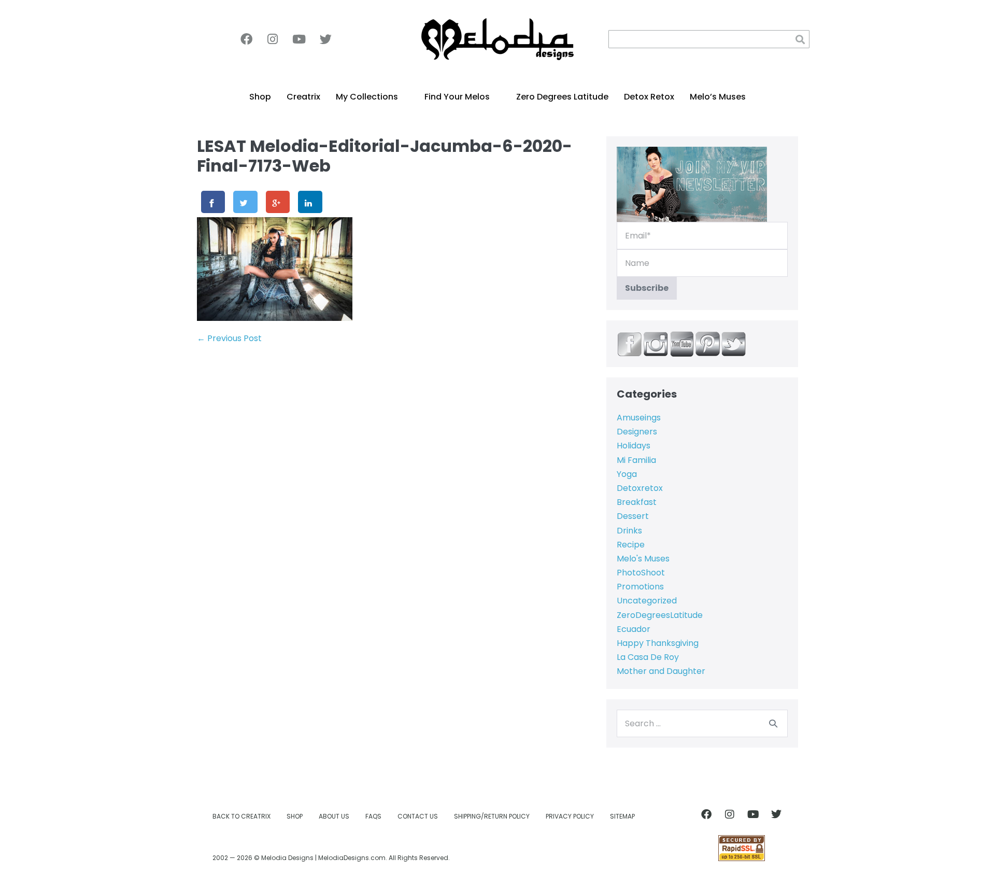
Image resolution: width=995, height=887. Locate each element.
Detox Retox (649, 97)
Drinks (629, 531)
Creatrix (303, 97)
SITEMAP (622, 816)
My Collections (367, 97)
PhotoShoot (641, 573)
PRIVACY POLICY (570, 816)
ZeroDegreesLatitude (660, 615)
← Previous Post (229, 338)
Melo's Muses (643, 559)
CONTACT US (417, 816)
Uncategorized (647, 601)
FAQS (373, 816)
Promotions (640, 587)
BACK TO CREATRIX (241, 816)
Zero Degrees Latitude (562, 97)
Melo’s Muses (718, 97)
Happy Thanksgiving (658, 643)
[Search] (773, 723)
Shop (260, 97)
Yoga (627, 474)
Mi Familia (636, 460)
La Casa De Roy (648, 657)
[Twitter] (325, 39)
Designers (637, 432)
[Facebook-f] (246, 39)
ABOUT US (334, 816)
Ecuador (633, 629)
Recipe (631, 545)
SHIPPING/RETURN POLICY (492, 816)
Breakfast (637, 502)
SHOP (295, 816)
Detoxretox (640, 488)
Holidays (633, 446)
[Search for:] (702, 723)
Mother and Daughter (661, 671)
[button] (800, 39)
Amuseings (639, 418)
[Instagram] (273, 39)
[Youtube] (299, 39)
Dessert (633, 516)
